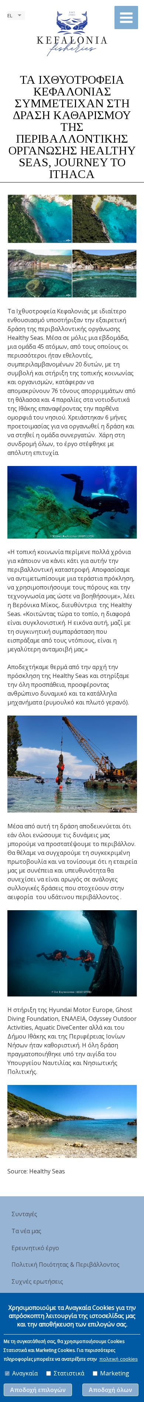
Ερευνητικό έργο (35, 1248)
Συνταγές (24, 1214)
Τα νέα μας (26, 1231)
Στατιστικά (69, 1373)
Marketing (114, 1373)
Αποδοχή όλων (110, 1390)
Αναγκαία (25, 1373)
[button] (126, 17)
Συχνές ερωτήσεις (37, 1281)
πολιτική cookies (118, 1359)
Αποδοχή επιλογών (38, 1390)
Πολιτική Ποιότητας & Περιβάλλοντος (65, 1264)
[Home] (72, 33)
